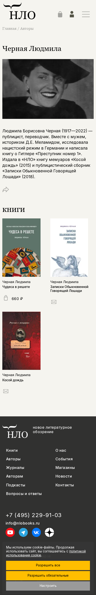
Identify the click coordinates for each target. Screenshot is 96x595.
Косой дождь (13, 380)
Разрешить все (48, 565)
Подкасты (15, 485)
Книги (12, 450)
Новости (63, 476)
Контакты (64, 485)
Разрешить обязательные (48, 575)
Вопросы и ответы (24, 493)
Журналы (15, 467)
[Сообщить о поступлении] (53, 302)
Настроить (48, 586)
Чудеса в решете (16, 287)
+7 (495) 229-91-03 (34, 515)
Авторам (14, 476)
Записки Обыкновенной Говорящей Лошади (69, 289)
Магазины (65, 467)
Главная (9, 28)
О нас (60, 450)
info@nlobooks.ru (23, 523)
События (64, 459)
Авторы (27, 28)
